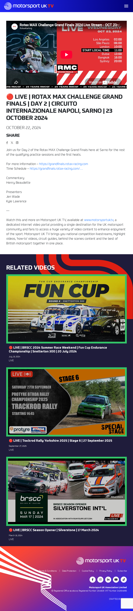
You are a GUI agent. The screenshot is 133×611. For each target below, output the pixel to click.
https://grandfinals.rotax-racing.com (63, 164)
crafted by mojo (118, 599)
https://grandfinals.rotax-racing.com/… (56, 168)
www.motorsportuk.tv (98, 220)
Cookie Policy (88, 570)
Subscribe (122, 570)
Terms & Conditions (48, 570)
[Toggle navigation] (126, 6)
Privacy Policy (105, 570)
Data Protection (69, 570)
